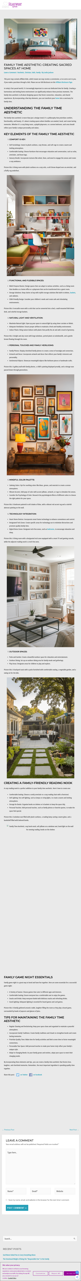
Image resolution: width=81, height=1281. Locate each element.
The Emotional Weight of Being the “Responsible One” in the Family (26, 1259)
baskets (72, 292)
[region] (40, 1271)
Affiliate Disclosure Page (64, 82)
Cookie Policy (12, 1278)
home (57, 98)
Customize (40, 1273)
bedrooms (50, 529)
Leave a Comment (10, 72)
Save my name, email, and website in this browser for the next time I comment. (38, 1200)
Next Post (74, 1130)
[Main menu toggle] (76, 4)
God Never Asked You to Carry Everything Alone (19, 1255)
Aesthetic (21, 72)
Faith (33, 72)
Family (38, 72)
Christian (28, 72)
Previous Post (8, 1130)
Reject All (56, 1273)
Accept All (71, 1273)
